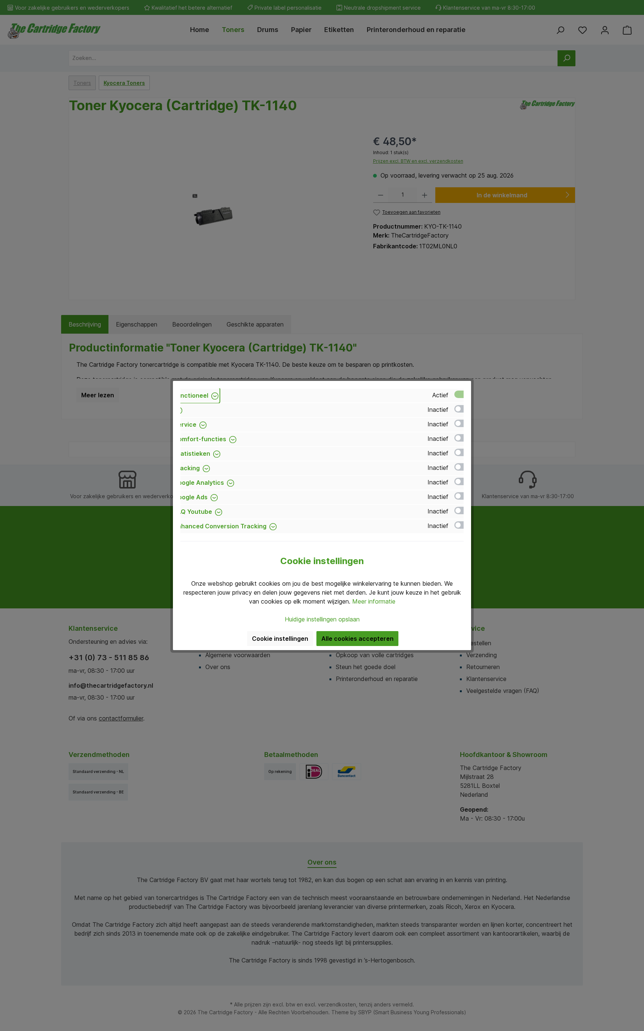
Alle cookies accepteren (357, 638)
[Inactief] (462, 409)
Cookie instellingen (280, 638)
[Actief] (462, 394)
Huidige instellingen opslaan (322, 619)
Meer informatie (373, 601)
